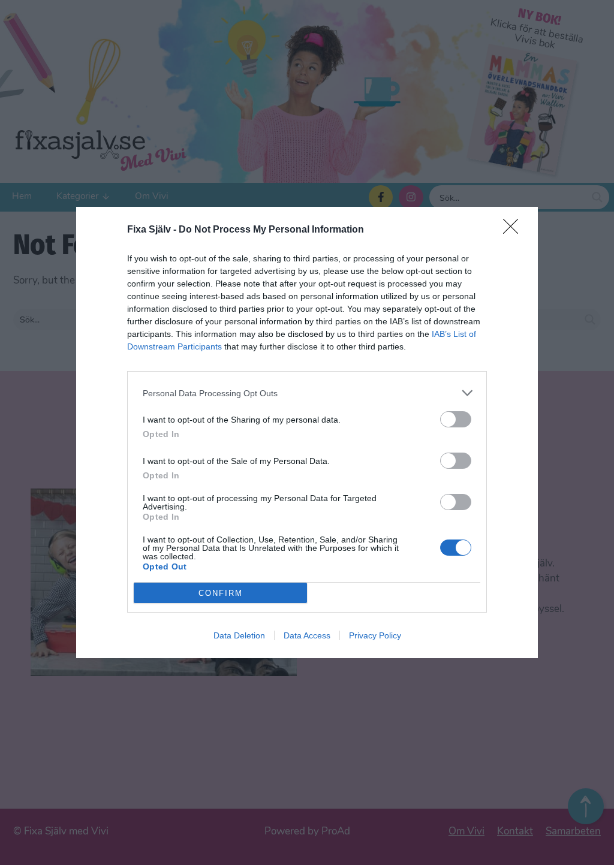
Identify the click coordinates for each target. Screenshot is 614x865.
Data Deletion (239, 635)
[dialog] (307, 432)
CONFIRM (220, 593)
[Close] (514, 230)
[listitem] (307, 393)
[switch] (455, 419)
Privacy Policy (375, 635)
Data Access (307, 635)
